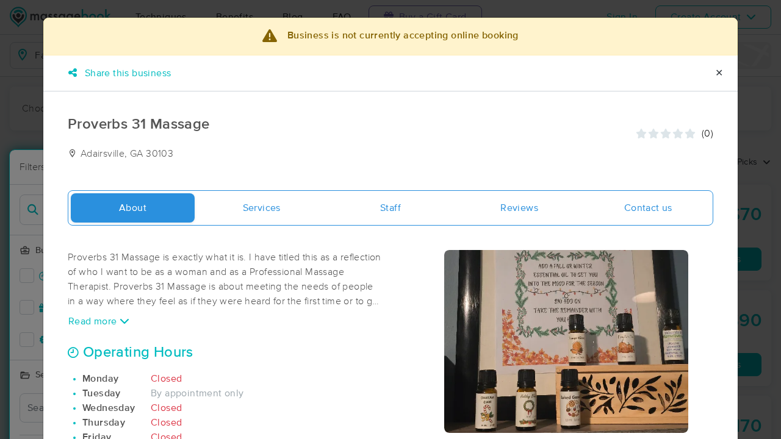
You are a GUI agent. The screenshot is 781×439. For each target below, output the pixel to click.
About (132, 208)
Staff (390, 208)
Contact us (648, 208)
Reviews (519, 208)
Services (262, 208)
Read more (94, 321)
